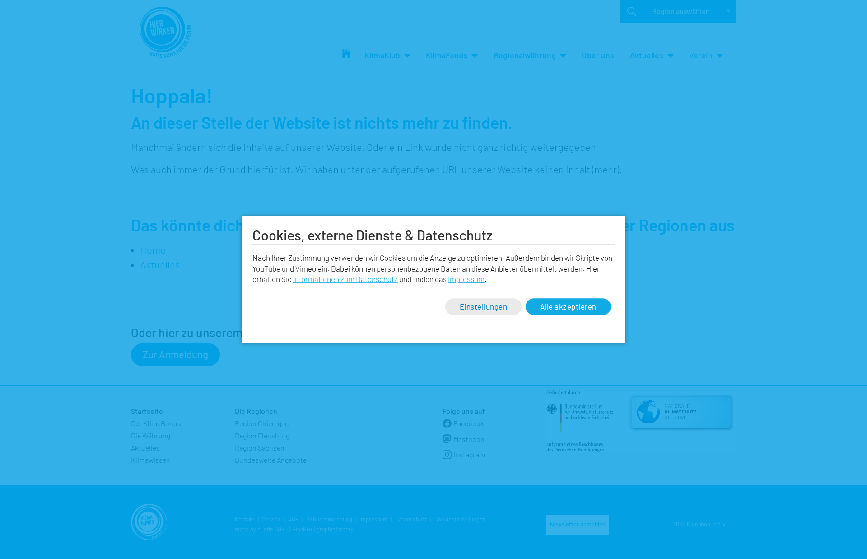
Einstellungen (484, 306)
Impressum (466, 279)
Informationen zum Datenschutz (345, 279)
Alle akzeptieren (568, 306)
